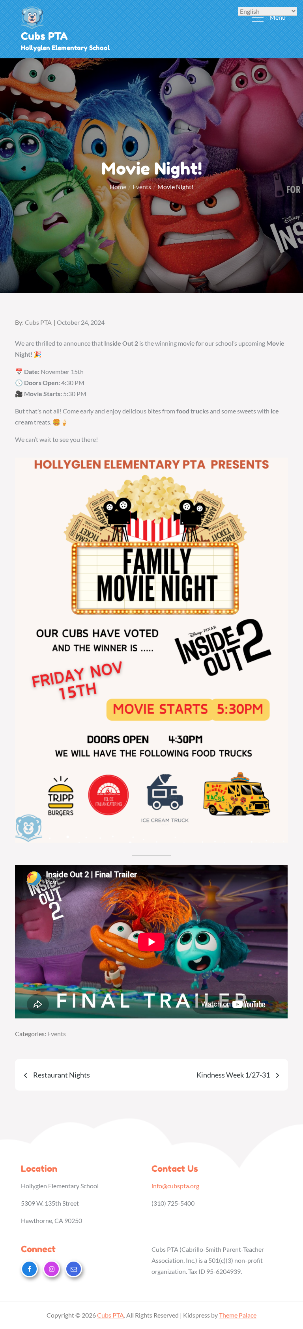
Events (56, 1033)
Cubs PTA (44, 36)
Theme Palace (237, 1315)
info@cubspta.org (175, 1185)
